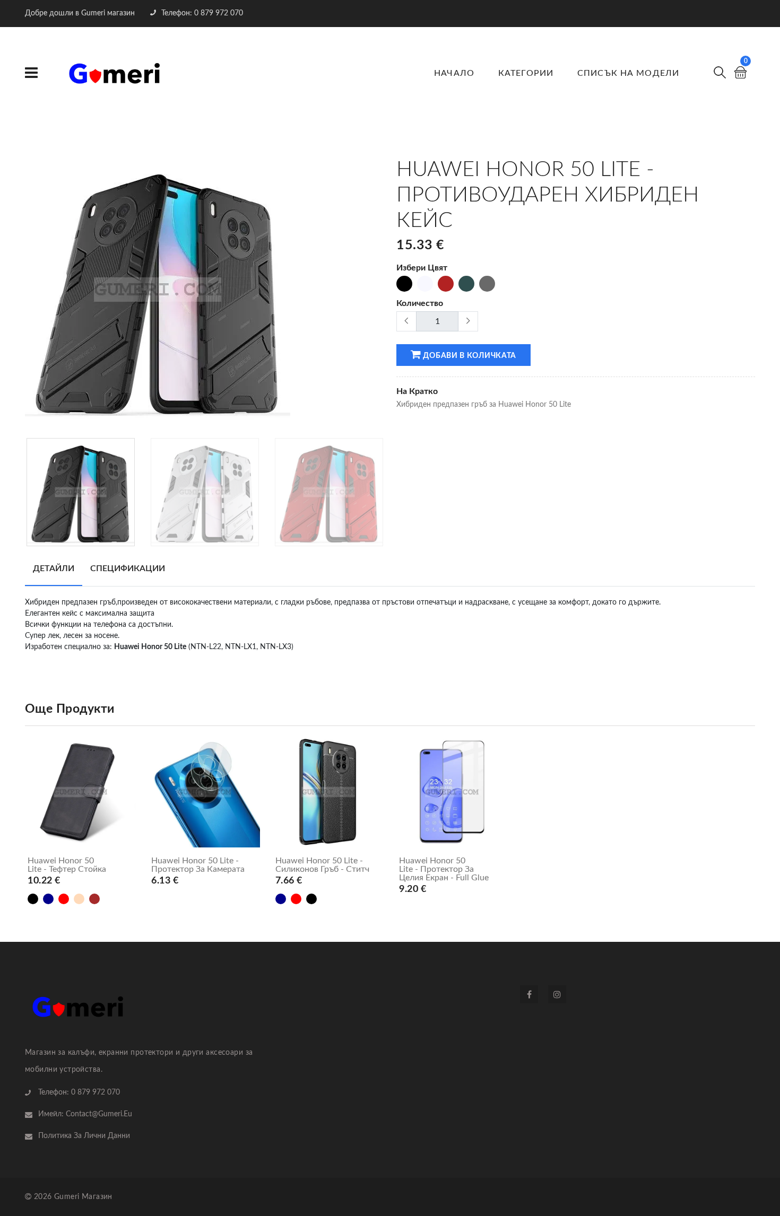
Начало (454, 73)
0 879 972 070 (95, 1092)
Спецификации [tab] (127, 568)
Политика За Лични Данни (84, 1136)
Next (377, 293)
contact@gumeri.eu (99, 1114)
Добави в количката (468, 356)
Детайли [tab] (53, 568)
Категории (525, 73)
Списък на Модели (628, 73)
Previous (30, 293)
